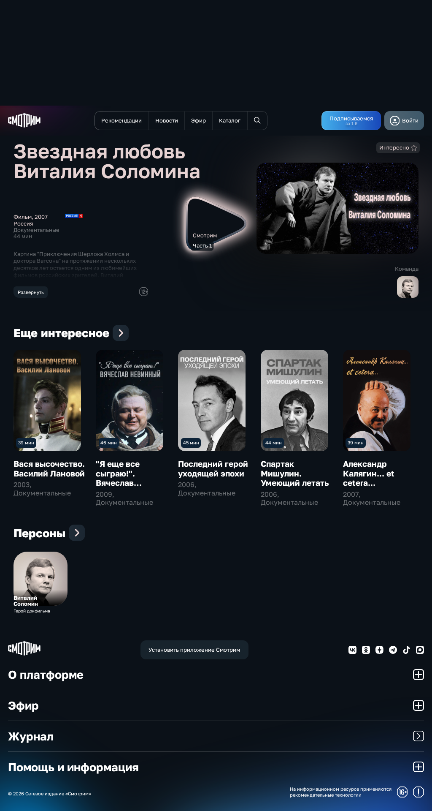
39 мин (26, 442)
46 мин (108, 442)
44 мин (273, 442)
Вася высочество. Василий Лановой (49, 468)
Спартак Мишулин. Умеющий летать (295, 473)
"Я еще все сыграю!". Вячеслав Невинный (118, 478)
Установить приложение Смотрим (194, 649)
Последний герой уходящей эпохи (213, 468)
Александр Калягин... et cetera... (368, 473)
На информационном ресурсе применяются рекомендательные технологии (341, 791)
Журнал (31, 736)
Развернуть (31, 292)
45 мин (191, 442)
